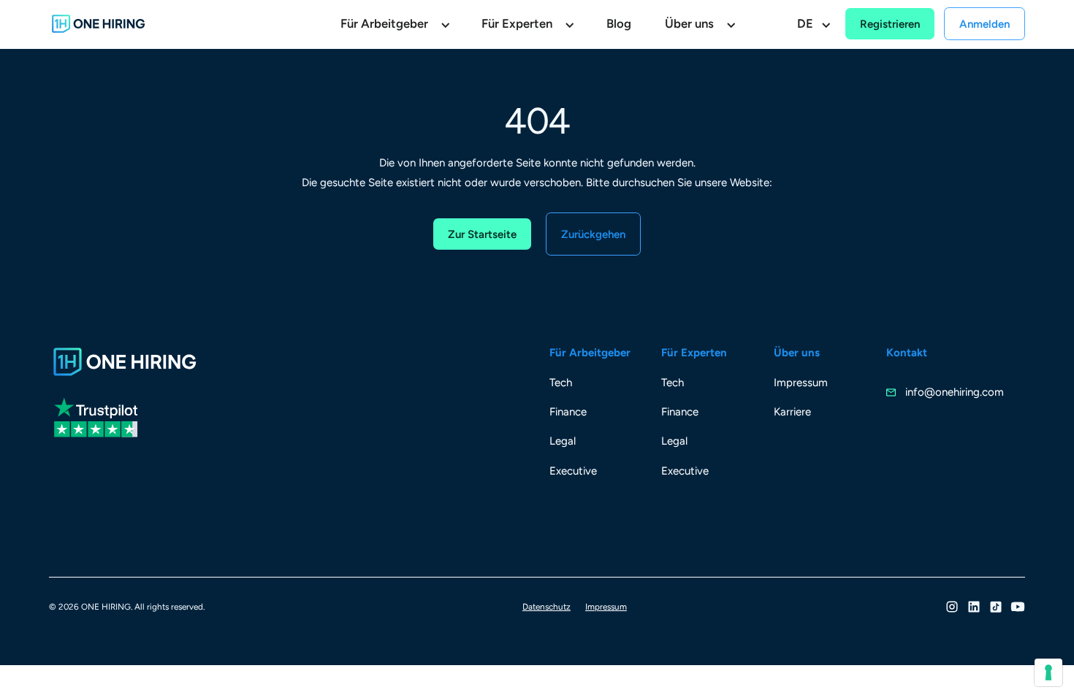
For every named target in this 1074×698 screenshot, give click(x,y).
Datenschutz (546, 607)
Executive (573, 471)
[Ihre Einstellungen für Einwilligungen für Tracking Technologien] (1048, 672)
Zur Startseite (482, 234)
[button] (394, 24)
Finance (568, 411)
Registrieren (890, 24)
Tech (560, 382)
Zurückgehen (593, 234)
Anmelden (984, 24)
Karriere (792, 411)
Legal (562, 441)
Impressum (801, 382)
